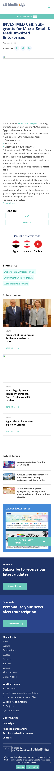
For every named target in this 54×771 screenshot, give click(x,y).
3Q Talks (7, 663)
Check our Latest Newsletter (24, 541)
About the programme (15, 728)
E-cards (7, 659)
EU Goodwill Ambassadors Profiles (19, 697)
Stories (6, 654)
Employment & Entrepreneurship (19, 272)
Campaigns (8, 723)
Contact (7, 737)
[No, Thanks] (50, 762)
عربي (27, 215)
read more (11, 348)
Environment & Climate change (18, 277)
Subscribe (13, 586)
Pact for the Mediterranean (18, 733)
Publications (9, 650)
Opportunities (10, 717)
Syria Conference (11, 710)
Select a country (24, 16)
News (5, 641)
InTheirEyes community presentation (20, 692)
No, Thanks (33, 767)
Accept (20, 767)
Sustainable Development (16, 283)
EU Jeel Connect (10, 688)
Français (27, 222)
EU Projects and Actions (15, 701)
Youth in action (11, 684)
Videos (6, 667)
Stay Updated (13, 623)
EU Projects (8, 706)
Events (6, 645)
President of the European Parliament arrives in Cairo (20, 338)
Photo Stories (10, 672)
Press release (9, 203)
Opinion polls (10, 676)
